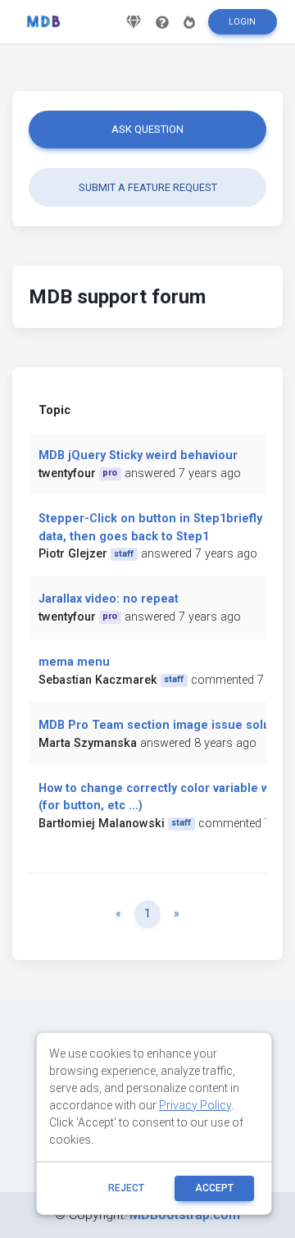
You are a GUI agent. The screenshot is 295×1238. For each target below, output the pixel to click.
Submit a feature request (148, 187)
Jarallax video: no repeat (109, 599)
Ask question (147, 129)
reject (126, 1188)
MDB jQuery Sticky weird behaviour (138, 455)
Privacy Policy (195, 1105)
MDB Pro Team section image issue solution (166, 725)
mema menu (74, 662)
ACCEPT (214, 1188)
